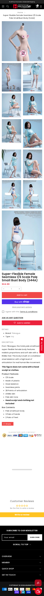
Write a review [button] (22, 514)
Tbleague (16, 333)
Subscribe (35, 537)
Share (8, 424)
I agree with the (12, 311)
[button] (3, 6)
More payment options (22, 307)
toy (12, 336)
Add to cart (22, 295)
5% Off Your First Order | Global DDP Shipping (22, 2)
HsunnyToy (30, 585)
